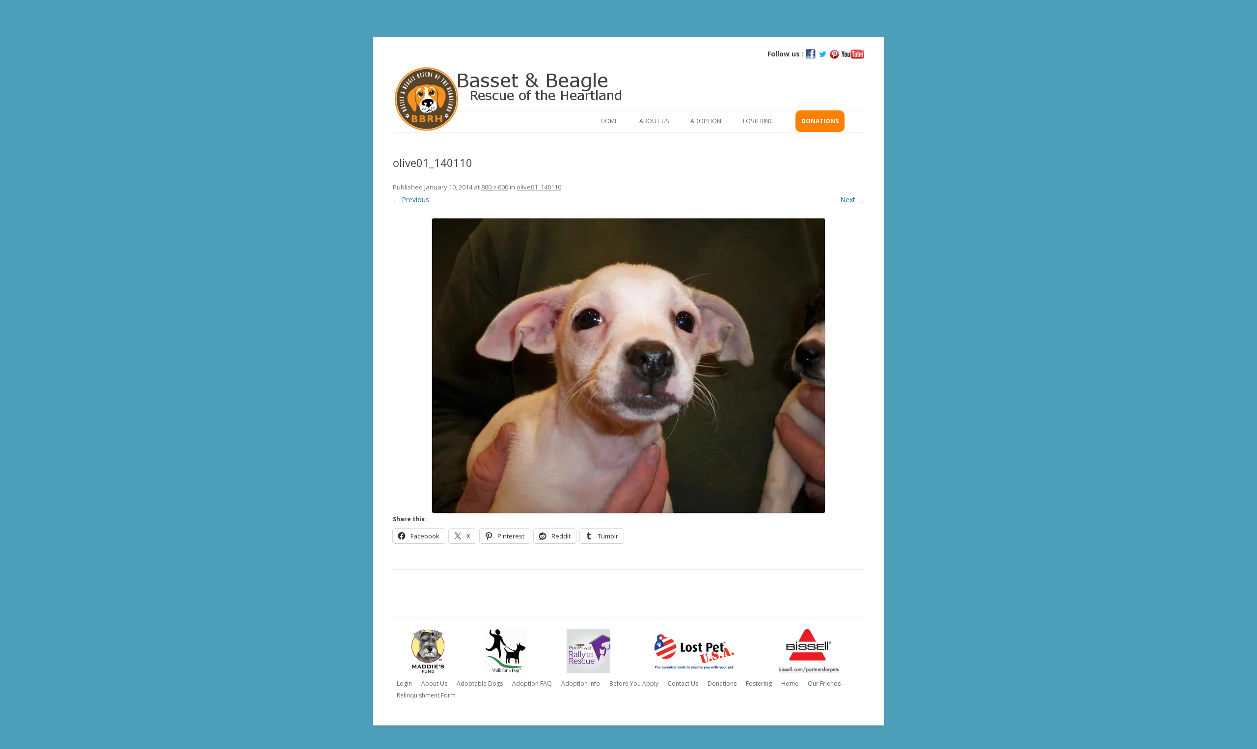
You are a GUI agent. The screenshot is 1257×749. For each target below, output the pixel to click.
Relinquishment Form (426, 695)
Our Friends (824, 683)
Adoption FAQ (532, 683)
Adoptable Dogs (480, 683)
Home (609, 121)
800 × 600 (494, 187)
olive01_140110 (539, 187)
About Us (654, 121)
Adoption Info (580, 683)
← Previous (411, 199)
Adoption (705, 121)
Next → (852, 199)
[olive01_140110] (628, 365)
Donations (820, 121)
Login (404, 683)
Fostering (758, 121)
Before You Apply (633, 683)
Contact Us (683, 683)
